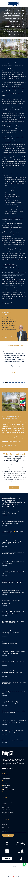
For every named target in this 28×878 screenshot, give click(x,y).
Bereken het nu (9, 445)
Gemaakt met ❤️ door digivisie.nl (14, 876)
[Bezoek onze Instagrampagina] (5, 768)
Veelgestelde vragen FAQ (8, 789)
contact (6, 298)
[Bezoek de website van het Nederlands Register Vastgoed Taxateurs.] (21, 859)
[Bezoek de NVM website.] (7, 843)
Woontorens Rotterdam (8, 792)
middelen (12, 250)
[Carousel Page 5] (10, 382)
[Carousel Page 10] (18, 382)
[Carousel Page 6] (12, 382)
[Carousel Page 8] (15, 382)
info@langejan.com (6, 809)
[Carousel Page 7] (13, 382)
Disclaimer (14, 866)
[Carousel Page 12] (21, 382)
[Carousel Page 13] (22, 382)
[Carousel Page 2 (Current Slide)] (6, 382)
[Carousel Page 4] (9, 382)
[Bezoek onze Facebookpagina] (3, 768)
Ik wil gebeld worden (10, 267)
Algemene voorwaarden (14, 869)
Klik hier (7, 337)
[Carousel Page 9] (16, 382)
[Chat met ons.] (12, 768)
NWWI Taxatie (6, 785)
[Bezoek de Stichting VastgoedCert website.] (21, 851)
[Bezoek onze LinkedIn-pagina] (10, 768)
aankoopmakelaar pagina (8, 325)
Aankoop (5, 780)
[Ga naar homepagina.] (14, 3)
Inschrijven (8, 835)
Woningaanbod (6, 778)
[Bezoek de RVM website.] (7, 851)
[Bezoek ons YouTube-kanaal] (7, 768)
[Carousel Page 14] (24, 382)
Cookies (14, 874)
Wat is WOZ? (6, 787)
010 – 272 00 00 (5, 807)
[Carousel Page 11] (19, 382)
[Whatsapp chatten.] (24, 864)
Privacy (14, 871)
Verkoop (5, 783)
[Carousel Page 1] (3, 382)
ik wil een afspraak (10, 264)
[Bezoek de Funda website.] (21, 843)
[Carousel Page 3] (7, 382)
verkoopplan (17, 238)
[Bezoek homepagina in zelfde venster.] (7, 753)
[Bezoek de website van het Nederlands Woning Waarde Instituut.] (7, 858)
